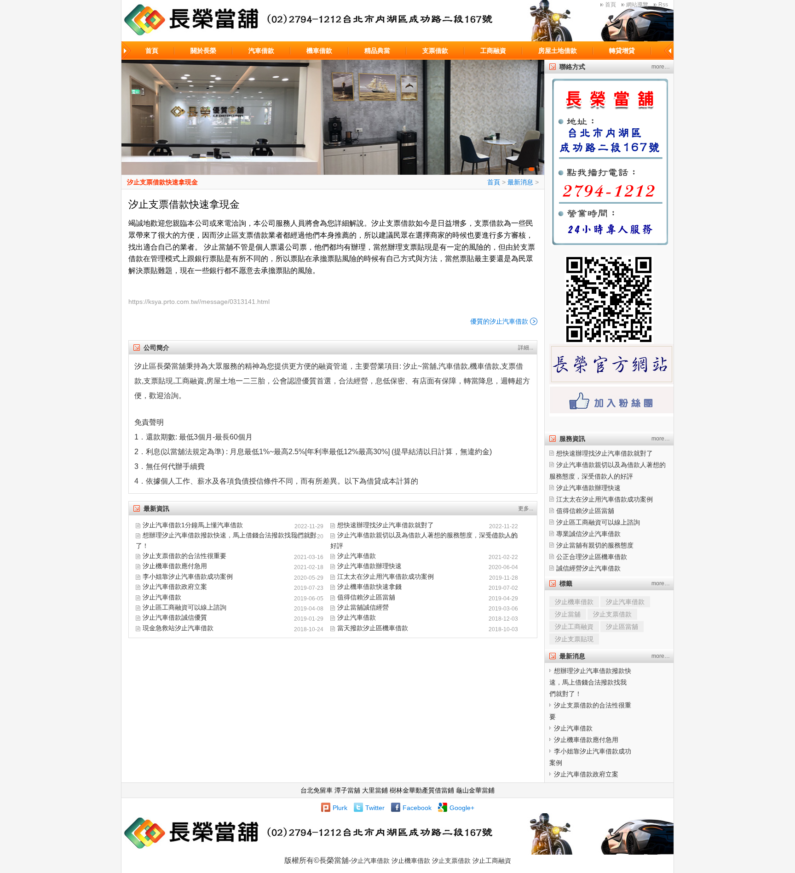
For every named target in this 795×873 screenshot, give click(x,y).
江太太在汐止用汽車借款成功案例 (385, 576)
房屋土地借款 (557, 50)
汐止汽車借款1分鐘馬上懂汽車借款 (193, 525)
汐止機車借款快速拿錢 (369, 586)
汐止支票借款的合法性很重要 (184, 555)
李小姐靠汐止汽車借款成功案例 (188, 576)
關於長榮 (203, 50)
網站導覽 (637, 4)
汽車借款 (261, 50)
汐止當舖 (568, 614)
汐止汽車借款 (356, 555)
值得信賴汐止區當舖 (366, 597)
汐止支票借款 (612, 614)
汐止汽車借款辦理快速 (369, 566)
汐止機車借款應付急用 (175, 566)
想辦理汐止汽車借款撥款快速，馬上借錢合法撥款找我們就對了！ (590, 682)
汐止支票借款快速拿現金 (162, 182)
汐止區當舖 (622, 626)
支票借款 (435, 50)
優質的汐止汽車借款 (499, 321)
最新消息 (520, 182)
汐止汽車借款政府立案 (175, 586)
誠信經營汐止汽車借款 (588, 568)
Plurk (340, 807)
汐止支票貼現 (574, 639)
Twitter (375, 807)
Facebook (417, 807)
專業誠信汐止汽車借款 (588, 533)
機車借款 (319, 50)
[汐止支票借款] (332, 117)
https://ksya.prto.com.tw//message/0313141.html (199, 301)
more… (660, 66)
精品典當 (377, 50)
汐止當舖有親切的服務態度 (595, 545)
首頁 (610, 4)
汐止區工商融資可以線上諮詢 (184, 607)
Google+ (461, 807)
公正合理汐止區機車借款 (591, 556)
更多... (525, 508)
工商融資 (493, 50)
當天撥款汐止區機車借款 (372, 628)
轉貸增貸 (622, 50)
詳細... (525, 347)
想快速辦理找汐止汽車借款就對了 (385, 525)
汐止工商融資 (574, 626)
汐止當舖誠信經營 (363, 607)
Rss (663, 4)
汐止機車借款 (574, 601)
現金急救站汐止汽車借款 (178, 628)
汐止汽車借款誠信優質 (175, 617)
